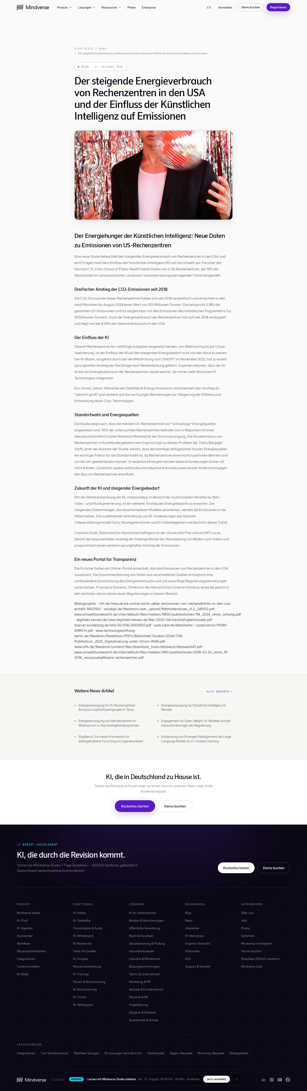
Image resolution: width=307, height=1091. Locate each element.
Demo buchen (250, 7)
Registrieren (278, 7)
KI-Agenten (25, 928)
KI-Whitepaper (83, 1005)
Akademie (192, 928)
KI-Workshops (194, 936)
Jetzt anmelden (216, 1079)
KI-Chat (22, 920)
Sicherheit (247, 936)
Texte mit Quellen (84, 951)
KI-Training (81, 974)
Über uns (247, 913)
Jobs (244, 920)
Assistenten (25, 936)
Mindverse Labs (252, 966)
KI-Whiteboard (83, 936)
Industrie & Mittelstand (144, 959)
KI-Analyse (80, 959)
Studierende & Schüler (144, 1020)
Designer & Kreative (142, 1012)
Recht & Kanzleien (141, 936)
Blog (188, 913)
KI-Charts (79, 997)
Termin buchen (251, 951)
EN (209, 7)
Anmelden (225, 7)
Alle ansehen (219, 691)
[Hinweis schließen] (237, 1079)
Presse (245, 928)
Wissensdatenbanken (31, 951)
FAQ (188, 959)
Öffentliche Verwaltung (144, 928)
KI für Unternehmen (142, 913)
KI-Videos (79, 913)
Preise (131, 7)
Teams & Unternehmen (144, 974)
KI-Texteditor (82, 920)
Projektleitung (138, 1005)
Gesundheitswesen (141, 951)
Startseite (83, 48)
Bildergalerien (239, 1053)
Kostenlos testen (236, 868)
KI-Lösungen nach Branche (123, 1053)
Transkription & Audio (87, 928)
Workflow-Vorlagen (86, 1053)
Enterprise (149, 7)
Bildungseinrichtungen (144, 966)
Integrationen (26, 959)
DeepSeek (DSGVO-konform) (260, 959)
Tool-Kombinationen (55, 1053)
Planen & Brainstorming (89, 982)
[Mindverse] (33, 7)
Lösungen (84, 7)
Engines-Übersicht (197, 943)
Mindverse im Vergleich (256, 943)
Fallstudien (192, 951)
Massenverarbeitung (87, 966)
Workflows (23, 943)
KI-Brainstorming (85, 989)
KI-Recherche (82, 943)
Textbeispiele (156, 1053)
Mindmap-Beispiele (211, 1053)
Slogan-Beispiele (181, 1053)
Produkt (62, 7)
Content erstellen (28, 966)
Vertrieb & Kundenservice (146, 989)
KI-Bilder (23, 974)
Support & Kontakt (197, 966)
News (103, 48)
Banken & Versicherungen (146, 920)
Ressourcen (109, 7)
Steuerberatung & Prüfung (147, 943)
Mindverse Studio (28, 913)
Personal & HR (138, 997)
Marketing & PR (139, 982)
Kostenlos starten (135, 806)
